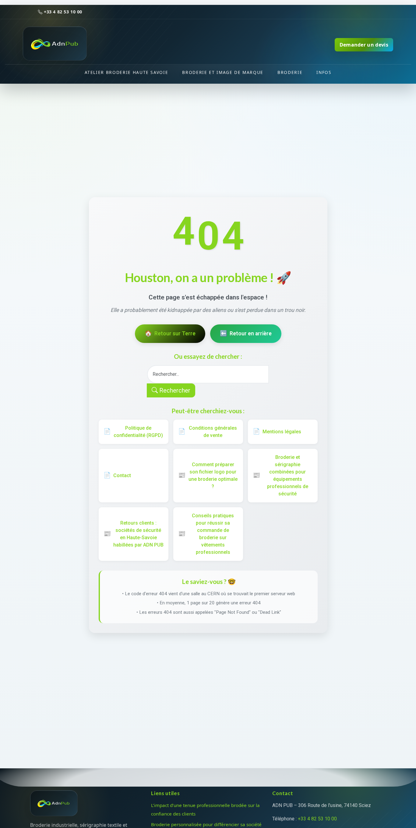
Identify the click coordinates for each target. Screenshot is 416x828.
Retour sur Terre (170, 333)
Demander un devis (364, 44)
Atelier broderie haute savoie (126, 72)
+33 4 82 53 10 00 (62, 12)
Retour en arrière (246, 333)
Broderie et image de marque (222, 72)
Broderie (289, 72)
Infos (323, 72)
